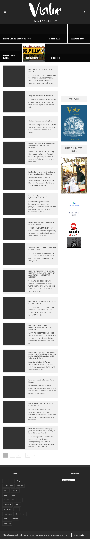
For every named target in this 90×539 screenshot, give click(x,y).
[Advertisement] (74, 79)
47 (28, 455)
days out (20, 486)
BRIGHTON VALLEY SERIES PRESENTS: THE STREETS (41, 70)
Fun (13, 495)
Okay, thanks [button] (79, 535)
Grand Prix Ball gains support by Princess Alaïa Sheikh (38, 197)
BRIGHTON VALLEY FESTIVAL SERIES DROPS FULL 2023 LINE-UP (42, 302)
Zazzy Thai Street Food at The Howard (40, 95)
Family (6, 490)
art (5, 481)
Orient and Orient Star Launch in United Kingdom (41, 381)
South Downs (20, 514)
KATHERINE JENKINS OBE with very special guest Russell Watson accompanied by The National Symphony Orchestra (42, 431)
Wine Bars (7, 523)
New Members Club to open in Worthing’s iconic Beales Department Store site (41, 173)
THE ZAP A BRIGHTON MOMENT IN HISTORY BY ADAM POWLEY (42, 248)
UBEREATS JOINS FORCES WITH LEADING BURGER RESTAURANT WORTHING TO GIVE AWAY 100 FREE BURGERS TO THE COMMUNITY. (41, 274)
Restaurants (8, 514)
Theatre (15, 519)
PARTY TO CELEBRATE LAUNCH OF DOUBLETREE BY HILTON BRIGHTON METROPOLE (39, 327)
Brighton (20, 481)
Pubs (16, 509)
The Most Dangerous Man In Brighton (40, 121)
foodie (6, 495)
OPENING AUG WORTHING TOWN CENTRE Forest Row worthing (41, 223)
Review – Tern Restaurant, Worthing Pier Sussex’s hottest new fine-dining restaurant (41, 145)
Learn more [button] (64, 535)
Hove (19, 500)
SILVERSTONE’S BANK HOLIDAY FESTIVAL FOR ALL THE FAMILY (41, 404)
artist (11, 481)
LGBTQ (17, 504)
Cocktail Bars (8, 486)
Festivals (15, 490)
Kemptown (7, 504)
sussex (6, 519)
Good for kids (9, 500)
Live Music (7, 509)
